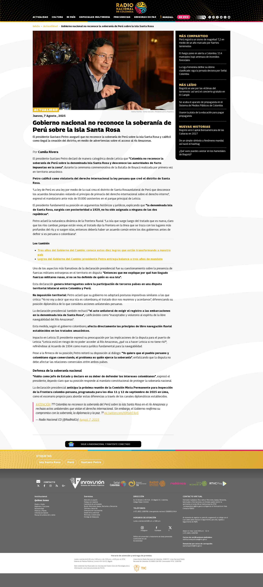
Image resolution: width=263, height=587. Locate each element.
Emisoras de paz (145, 17)
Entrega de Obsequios (91, 517)
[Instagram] (213, 17)
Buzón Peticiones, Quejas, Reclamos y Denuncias (100, 506)
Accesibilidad (137, 541)
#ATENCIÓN (43, 404)
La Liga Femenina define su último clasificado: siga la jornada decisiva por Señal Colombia (203, 70)
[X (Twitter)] (209, 17)
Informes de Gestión (41, 513)
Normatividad (39, 508)
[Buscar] (200, 17)
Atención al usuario (90, 500)
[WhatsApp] (225, 17)
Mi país (71, 17)
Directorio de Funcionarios (93, 510)
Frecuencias (122, 17)
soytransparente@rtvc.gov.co (192, 546)
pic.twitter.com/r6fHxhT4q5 (121, 413)
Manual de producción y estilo (45, 515)
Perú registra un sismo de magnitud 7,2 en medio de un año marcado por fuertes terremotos (201, 43)
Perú (70, 462)
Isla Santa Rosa (49, 462)
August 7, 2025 (89, 419)
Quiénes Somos (42, 500)
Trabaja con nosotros (91, 502)
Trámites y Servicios (90, 508)
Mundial (168, 17)
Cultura (57, 17)
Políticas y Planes (40, 511)
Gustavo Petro (91, 462)
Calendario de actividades (93, 504)
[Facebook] (217, 17)
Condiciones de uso (139, 539)
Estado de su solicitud (91, 513)
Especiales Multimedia (94, 17)
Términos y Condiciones (92, 515)
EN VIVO (183, 17)
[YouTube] (221, 17)
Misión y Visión (40, 504)
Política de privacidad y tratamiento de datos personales (152, 536)
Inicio (36, 26)
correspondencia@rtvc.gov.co (193, 506)
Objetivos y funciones (42, 506)
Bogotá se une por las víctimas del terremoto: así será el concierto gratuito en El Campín (202, 92)
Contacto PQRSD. (189, 508)
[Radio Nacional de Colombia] (131, 8)
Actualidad (40, 17)
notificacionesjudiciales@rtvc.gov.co (195, 539)
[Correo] (229, 17)
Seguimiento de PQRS (190, 522)
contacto (49, 482)
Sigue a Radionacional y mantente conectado (105, 444)
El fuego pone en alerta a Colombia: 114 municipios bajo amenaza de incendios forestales (200, 57)
